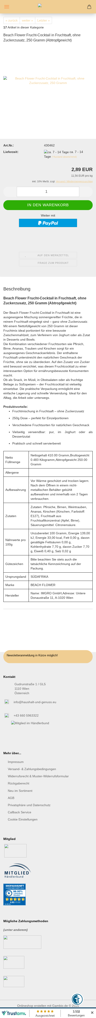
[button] (10, 192)
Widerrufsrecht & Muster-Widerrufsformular (38, 776)
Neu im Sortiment (20, 790)
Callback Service (19, 812)
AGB (11, 798)
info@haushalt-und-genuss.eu (35, 702)
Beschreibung (16, 288)
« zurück (12, 20)
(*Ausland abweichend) (64, 156)
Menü (6, 6)
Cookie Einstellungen (23, 819)
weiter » (27, 20)
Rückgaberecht (18, 783)
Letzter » (43, 20)
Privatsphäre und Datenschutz (29, 805)
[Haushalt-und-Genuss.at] (48, 6)
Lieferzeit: (11, 152)
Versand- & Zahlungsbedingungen (32, 769)
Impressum (16, 762)
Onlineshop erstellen (31, 1005)
